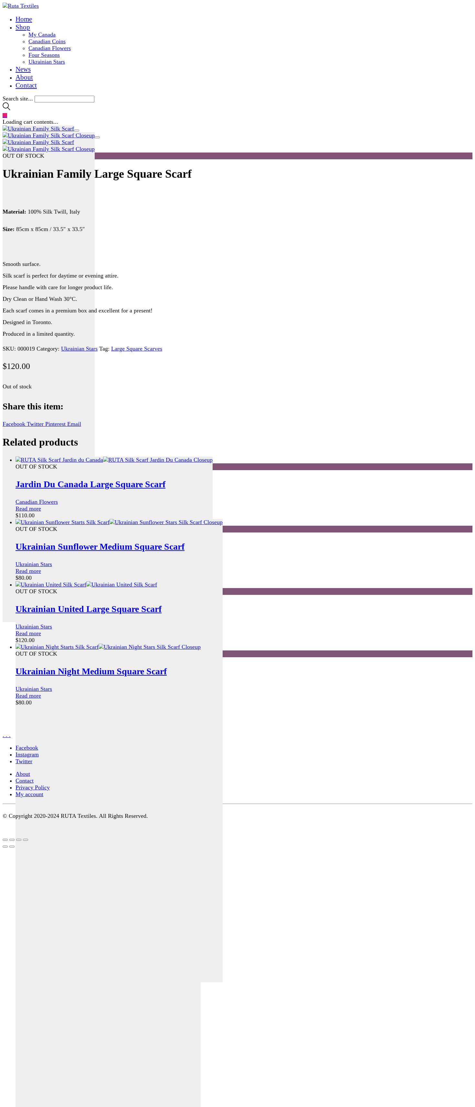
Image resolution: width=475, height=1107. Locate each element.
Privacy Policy (33, 787)
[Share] (12, 840)
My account (29, 794)
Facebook (15, 424)
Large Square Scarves (136, 348)
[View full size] (76, 131)
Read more (28, 508)
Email (74, 424)
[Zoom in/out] (25, 840)
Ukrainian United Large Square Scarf (89, 609)
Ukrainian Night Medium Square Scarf (91, 671)
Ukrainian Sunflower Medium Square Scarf (100, 547)
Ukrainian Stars (79, 348)
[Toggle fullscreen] (18, 840)
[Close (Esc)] (5, 840)
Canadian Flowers (37, 502)
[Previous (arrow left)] (5, 847)
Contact (25, 780)
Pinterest (56, 424)
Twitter (36, 424)
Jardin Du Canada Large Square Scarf (90, 484)
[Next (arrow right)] (12, 847)
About (23, 774)
